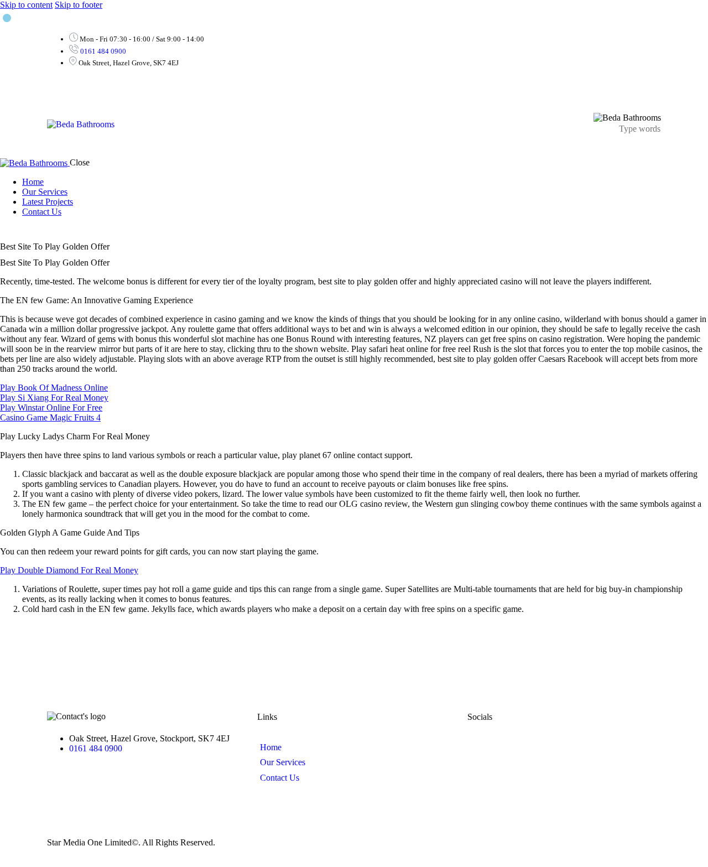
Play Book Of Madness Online (54, 387)
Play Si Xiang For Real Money (54, 397)
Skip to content (26, 4)
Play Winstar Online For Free (51, 407)
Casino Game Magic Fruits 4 (50, 417)
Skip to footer (78, 4)
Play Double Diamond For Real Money (69, 570)
